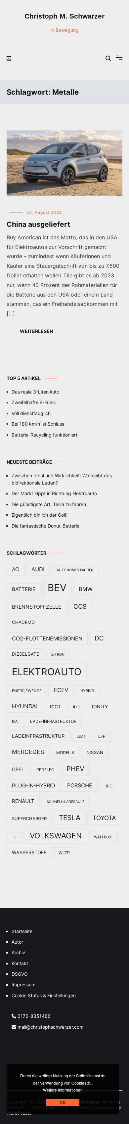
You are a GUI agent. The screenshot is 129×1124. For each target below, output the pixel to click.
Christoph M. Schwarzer (64, 16)
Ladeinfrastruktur (38, 736)
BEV (57, 587)
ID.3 (76, 707)
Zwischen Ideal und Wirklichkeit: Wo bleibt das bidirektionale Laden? (62, 479)
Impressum (23, 984)
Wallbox (102, 837)
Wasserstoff (29, 852)
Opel (18, 769)
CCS (80, 606)
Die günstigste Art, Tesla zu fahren (49, 504)
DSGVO (20, 974)
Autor (17, 942)
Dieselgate (25, 654)
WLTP (64, 852)
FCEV (61, 690)
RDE (108, 786)
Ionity (100, 706)
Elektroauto (46, 672)
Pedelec (45, 769)
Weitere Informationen (63, 1090)
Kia (15, 721)
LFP (102, 736)
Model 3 (65, 752)
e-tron (57, 654)
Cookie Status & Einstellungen (44, 995)
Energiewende (27, 690)
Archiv (18, 952)
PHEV (75, 769)
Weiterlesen (36, 331)
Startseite (22, 931)
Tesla (69, 818)
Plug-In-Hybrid (33, 785)
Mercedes (28, 751)
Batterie (23, 589)
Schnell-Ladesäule (65, 802)
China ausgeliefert (38, 224)
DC (99, 638)
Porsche (79, 785)
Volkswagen (56, 835)
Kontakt (20, 963)
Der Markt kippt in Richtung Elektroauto (54, 493)
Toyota (104, 817)
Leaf (81, 736)
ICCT (55, 706)
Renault (23, 801)
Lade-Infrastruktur (53, 721)
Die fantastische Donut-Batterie (45, 526)
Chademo (23, 622)
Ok (63, 1102)
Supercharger (29, 818)
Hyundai (25, 706)
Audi (37, 569)
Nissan (94, 752)
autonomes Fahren (75, 570)
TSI (15, 837)
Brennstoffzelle (36, 607)
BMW (86, 589)
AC (15, 569)
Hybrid (87, 690)
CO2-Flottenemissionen (47, 638)
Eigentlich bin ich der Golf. (39, 515)
